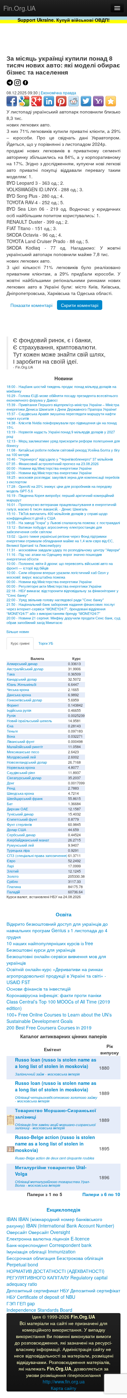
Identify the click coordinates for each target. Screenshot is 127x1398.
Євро (11, 860)
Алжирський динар (22, 663)
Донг (10, 783)
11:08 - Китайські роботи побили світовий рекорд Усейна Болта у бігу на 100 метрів (63, 452)
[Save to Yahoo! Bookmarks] (98, 101)
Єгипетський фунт (22, 819)
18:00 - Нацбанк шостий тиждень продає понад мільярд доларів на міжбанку (61, 389)
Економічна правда (58, 92)
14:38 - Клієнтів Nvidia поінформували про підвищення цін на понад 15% (62, 425)
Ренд (11, 788)
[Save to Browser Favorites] (111, 101)
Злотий (13, 871)
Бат (10, 803)
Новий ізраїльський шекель (29, 720)
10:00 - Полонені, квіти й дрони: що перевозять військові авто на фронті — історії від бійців (60, 565)
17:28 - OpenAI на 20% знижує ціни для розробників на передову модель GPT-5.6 (59, 488)
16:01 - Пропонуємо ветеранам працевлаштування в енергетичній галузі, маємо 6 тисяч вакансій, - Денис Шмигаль (61, 506)
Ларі (10, 865)
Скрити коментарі (79, 305)
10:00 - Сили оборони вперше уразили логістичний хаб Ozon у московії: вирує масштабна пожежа (58, 575)
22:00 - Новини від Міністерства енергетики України (49, 472)
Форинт (13, 705)
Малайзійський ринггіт (25, 746)
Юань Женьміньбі (21, 684)
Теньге (12, 731)
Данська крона (19, 694)
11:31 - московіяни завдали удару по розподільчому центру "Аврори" (63, 549)
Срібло (12, 881)
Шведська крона (20, 793)
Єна (10, 725)
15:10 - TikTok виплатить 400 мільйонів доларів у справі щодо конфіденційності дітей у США (57, 516)
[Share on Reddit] (73, 101)
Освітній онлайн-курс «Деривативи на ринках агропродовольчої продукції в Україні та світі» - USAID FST (56, 975)
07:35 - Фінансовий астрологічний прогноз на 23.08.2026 (53, 463)
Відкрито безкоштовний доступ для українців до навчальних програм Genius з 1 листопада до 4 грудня (57, 930)
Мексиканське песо (23, 751)
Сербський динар (21, 834)
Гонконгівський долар (24, 700)
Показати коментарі (31, 305)
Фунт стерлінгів (19, 824)
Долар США (16, 829)
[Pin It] (61, 101)
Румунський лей (20, 845)
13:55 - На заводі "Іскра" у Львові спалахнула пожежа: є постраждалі (63, 522)
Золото (13, 876)
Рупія (11, 715)
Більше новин (18, 631)
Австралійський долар (25, 668)
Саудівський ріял (21, 772)
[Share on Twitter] (86, 101)
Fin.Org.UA (19, 8)
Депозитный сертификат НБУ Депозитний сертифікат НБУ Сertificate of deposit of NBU (63, 1293)
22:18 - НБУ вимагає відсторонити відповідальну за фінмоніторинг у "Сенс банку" (63, 593)
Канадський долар (22, 679)
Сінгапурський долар (24, 777)
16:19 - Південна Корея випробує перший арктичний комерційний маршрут (60, 497)
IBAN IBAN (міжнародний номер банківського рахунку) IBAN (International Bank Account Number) (60, 1222)
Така (11, 674)
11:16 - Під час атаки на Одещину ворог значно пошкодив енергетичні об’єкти (54, 556)
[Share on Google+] (36, 101)
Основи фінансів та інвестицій (39, 988)
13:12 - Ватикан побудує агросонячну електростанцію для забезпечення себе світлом (54, 529)
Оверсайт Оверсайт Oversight (38, 1232)
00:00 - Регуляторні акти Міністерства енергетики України (54, 586)
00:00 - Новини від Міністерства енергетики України (49, 468)
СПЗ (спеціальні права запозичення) (37, 855)
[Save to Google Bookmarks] (24, 101)
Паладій (13, 891)
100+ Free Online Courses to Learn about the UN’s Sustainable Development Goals (59, 1017)
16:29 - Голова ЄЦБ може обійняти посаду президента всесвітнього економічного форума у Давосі (62, 398)
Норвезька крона (21, 767)
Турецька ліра (18, 850)
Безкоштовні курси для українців (41, 949)
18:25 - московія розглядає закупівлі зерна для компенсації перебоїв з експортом (63, 479)
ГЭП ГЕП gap (21, 1303)
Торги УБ (45, 643)
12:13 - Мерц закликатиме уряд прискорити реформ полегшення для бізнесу (63, 443)
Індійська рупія (19, 710)
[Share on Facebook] (12, 101)
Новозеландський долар (27, 762)
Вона (11, 736)
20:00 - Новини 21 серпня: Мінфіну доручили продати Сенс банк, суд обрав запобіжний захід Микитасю (63, 620)
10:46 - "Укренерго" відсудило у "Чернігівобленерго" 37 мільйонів (60, 459)
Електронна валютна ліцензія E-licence (48, 1238)
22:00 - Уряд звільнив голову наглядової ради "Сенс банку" (55, 599)
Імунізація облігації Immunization (41, 1251)
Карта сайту (63, 1388)
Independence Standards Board (39, 1310)
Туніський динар (20, 814)
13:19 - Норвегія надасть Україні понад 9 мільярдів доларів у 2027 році (61, 434)
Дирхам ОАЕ (17, 808)
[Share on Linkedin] (49, 101)
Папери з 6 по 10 (101, 1194)
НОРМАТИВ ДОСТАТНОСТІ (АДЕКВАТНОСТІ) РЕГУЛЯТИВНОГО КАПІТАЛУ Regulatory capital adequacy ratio (57, 1277)
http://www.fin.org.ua (64, 1381)
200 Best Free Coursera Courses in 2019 (49, 1027)
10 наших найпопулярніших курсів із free (50, 943)
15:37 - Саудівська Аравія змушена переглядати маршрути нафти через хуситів (61, 416)
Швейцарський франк (25, 798)
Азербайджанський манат (28, 840)
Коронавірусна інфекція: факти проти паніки (54, 995)
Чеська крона (18, 689)
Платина (14, 886)
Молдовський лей (21, 757)
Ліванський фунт (21, 741)
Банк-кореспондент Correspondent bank (49, 1245)
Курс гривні (20, 643)
